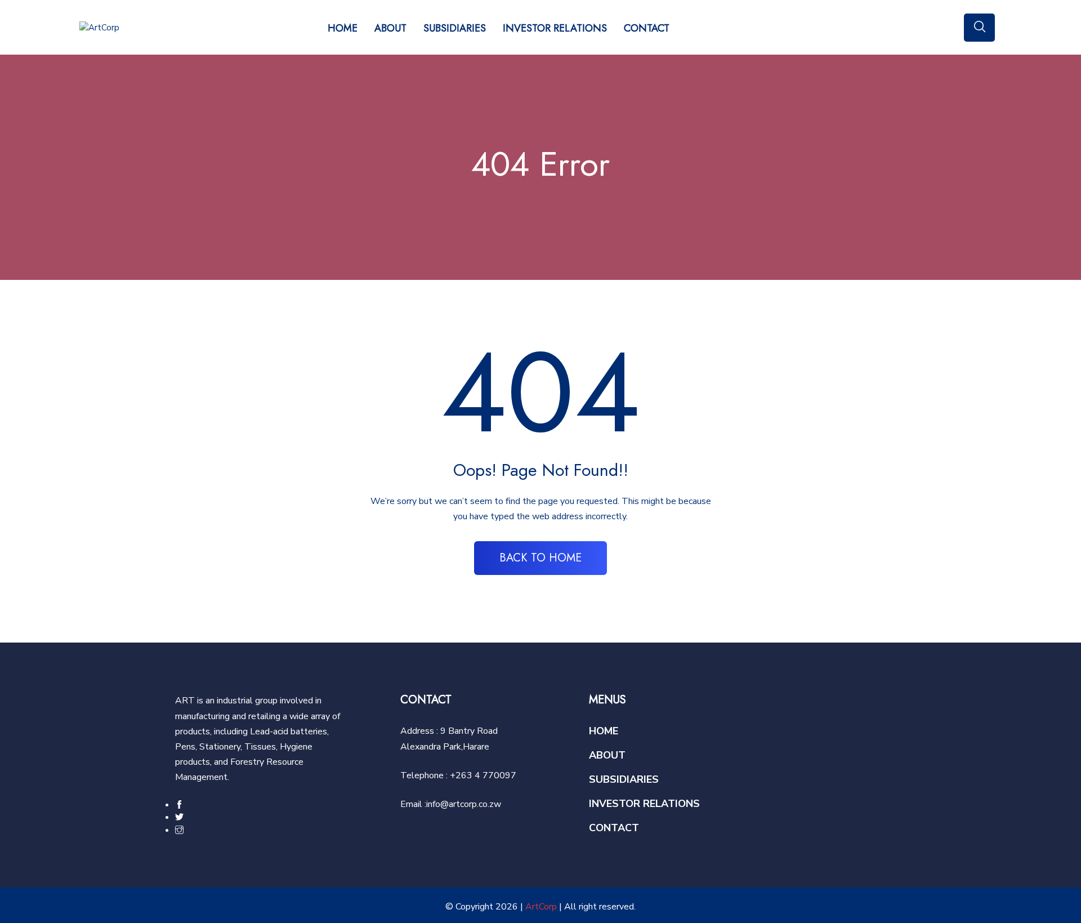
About (390, 28)
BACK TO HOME (540, 558)
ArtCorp (541, 906)
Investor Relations (555, 28)
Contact (646, 28)
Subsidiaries (454, 28)
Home (343, 28)
